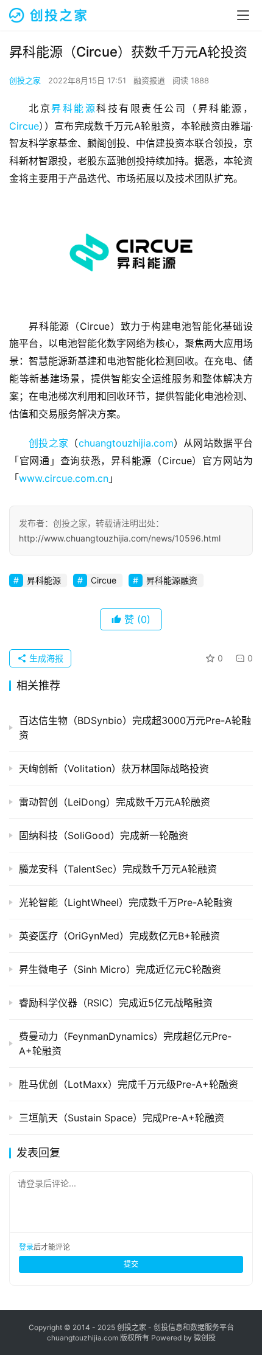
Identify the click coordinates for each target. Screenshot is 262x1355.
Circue (24, 126)
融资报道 (149, 80)
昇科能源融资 (171, 580)
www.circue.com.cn (63, 478)
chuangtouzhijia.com (126, 443)
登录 (26, 1247)
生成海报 (45, 658)
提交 (131, 1264)
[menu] (243, 15)
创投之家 (25, 80)
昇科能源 (73, 108)
